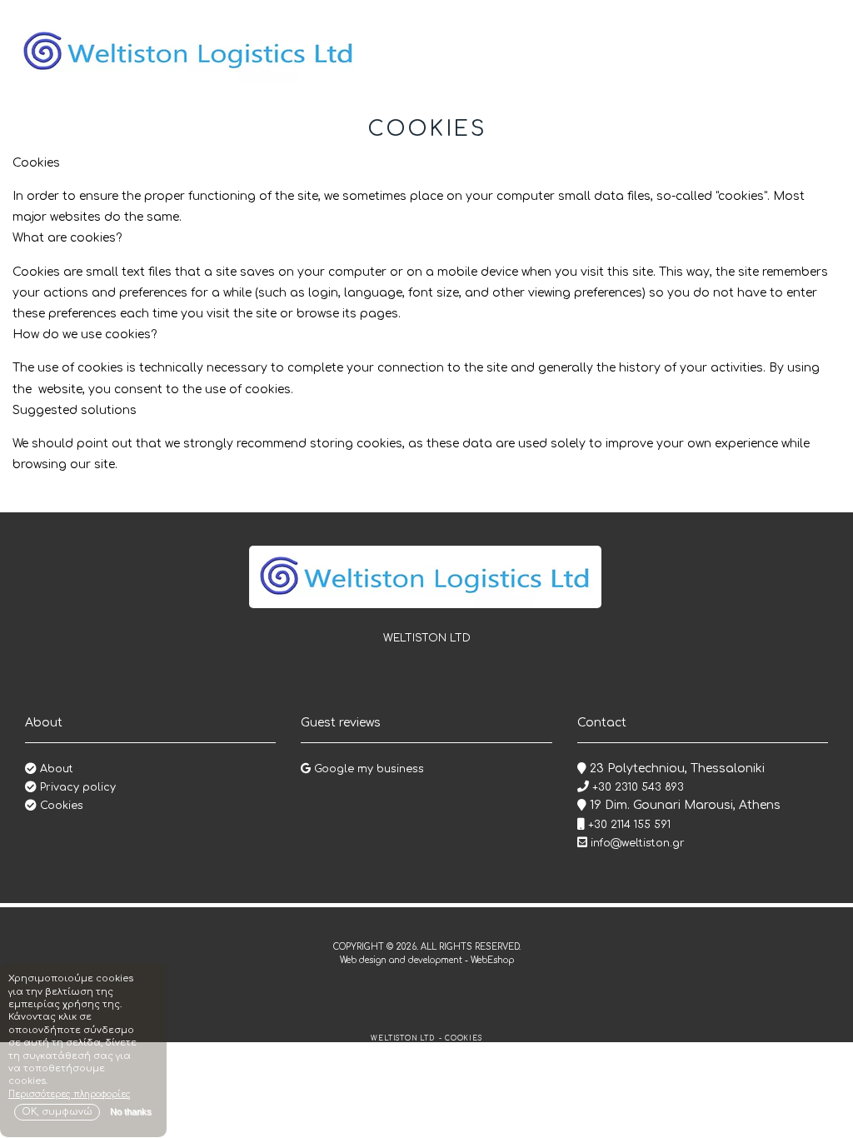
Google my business (367, 769)
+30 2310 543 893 (636, 787)
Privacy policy (76, 787)
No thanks (131, 1111)
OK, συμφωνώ (57, 1111)
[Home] (188, 51)
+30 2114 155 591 (628, 825)
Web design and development (402, 960)
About (55, 769)
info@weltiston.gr (638, 843)
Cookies (60, 805)
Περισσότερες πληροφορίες (69, 1094)
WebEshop (492, 960)
